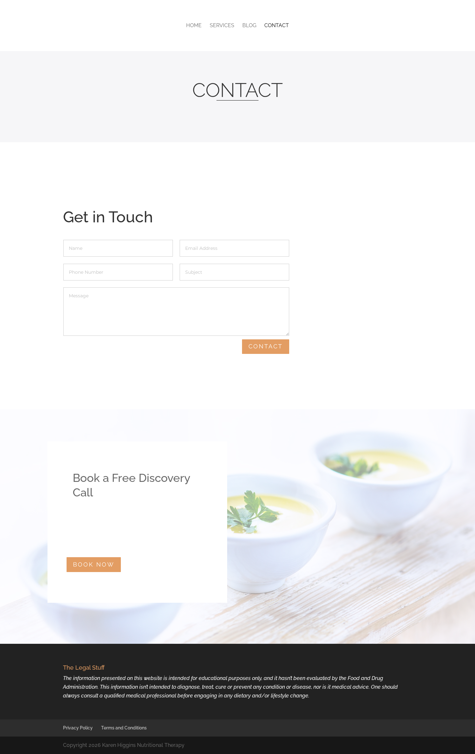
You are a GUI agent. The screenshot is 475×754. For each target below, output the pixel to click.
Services (222, 25)
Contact (276, 25)
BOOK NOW (93, 564)
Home (194, 25)
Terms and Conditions (124, 727)
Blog (249, 25)
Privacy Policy (78, 727)
